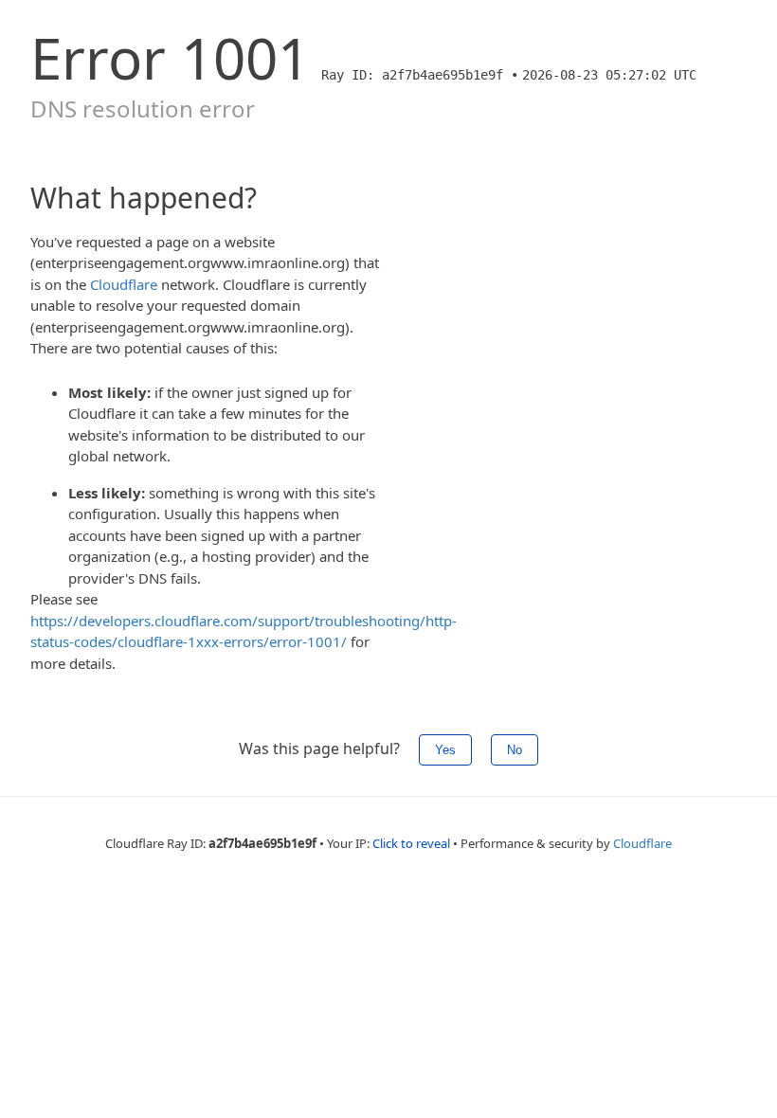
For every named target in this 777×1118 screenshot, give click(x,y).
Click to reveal (411, 843)
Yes (445, 750)
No (514, 750)
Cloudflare (123, 284)
